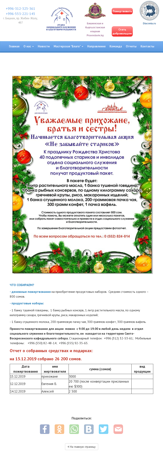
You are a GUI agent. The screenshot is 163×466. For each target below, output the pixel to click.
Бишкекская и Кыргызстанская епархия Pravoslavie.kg (95, 29)
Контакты (147, 46)
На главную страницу (82, 446)
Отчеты (131, 46)
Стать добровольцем (122, 31)
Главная (14, 46)
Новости (44, 46)
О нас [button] (27, 46)
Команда (116, 46)
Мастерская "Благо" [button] (67, 46)
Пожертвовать (122, 11)
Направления (96, 46)
